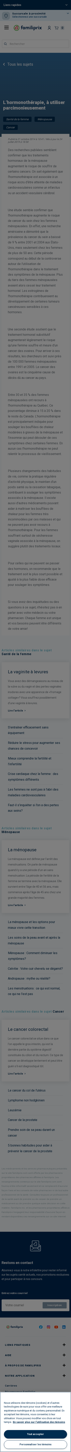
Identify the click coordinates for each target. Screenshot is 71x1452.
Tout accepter (35, 1434)
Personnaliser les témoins (35, 1444)
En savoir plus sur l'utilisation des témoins (39, 1422)
